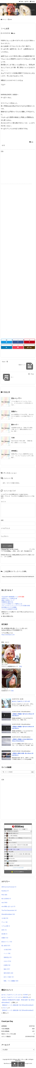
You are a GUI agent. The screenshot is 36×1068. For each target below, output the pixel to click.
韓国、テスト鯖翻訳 (11, 981)
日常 (4, 930)
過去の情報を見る (8, 616)
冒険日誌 (8, 957)
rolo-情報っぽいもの (8, 906)
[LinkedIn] (6, 347)
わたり (5, 1007)
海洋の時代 (8, 973)
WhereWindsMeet (8, 914)
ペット (7, 953)
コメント (3, 501)
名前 (2, 520)
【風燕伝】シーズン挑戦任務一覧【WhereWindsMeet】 (17, 1005)
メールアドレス (5, 528)
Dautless (5, 891)
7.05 (12, 438)
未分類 (4, 934)
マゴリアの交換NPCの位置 (9, 609)
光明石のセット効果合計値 (9, 598)
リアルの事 (5, 926)
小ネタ (7, 961)
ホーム (4, 19)
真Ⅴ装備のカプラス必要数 (9, 607)
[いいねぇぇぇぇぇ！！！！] (2, 145)
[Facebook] (18, 342)
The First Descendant (9, 910)
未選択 (4, 938)
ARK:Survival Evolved (8, 887)
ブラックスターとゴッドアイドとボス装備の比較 (15, 605)
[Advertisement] (18, 166)
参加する (29, 869)
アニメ (4, 922)
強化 (7, 969)
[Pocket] (18, 347)
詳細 (20, 666)
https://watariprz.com (8, 634)
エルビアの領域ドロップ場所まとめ (11, 604)
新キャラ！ (15, 424)
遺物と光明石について (7, 600)
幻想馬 (7, 965)
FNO (4, 894)
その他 (4, 918)
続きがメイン (6, 941)
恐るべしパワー (16, 398)
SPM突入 (14, 451)
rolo (11, 19)
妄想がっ (14, 411)
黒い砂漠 (5, 945)
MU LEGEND (6, 898)
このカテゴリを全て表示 (18, 867)
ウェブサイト (5, 536)
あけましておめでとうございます (21, 701)
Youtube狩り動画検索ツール (9, 596)
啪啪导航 (25, 997)
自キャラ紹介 (9, 977)
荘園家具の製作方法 (7, 602)
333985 (25, 994)
